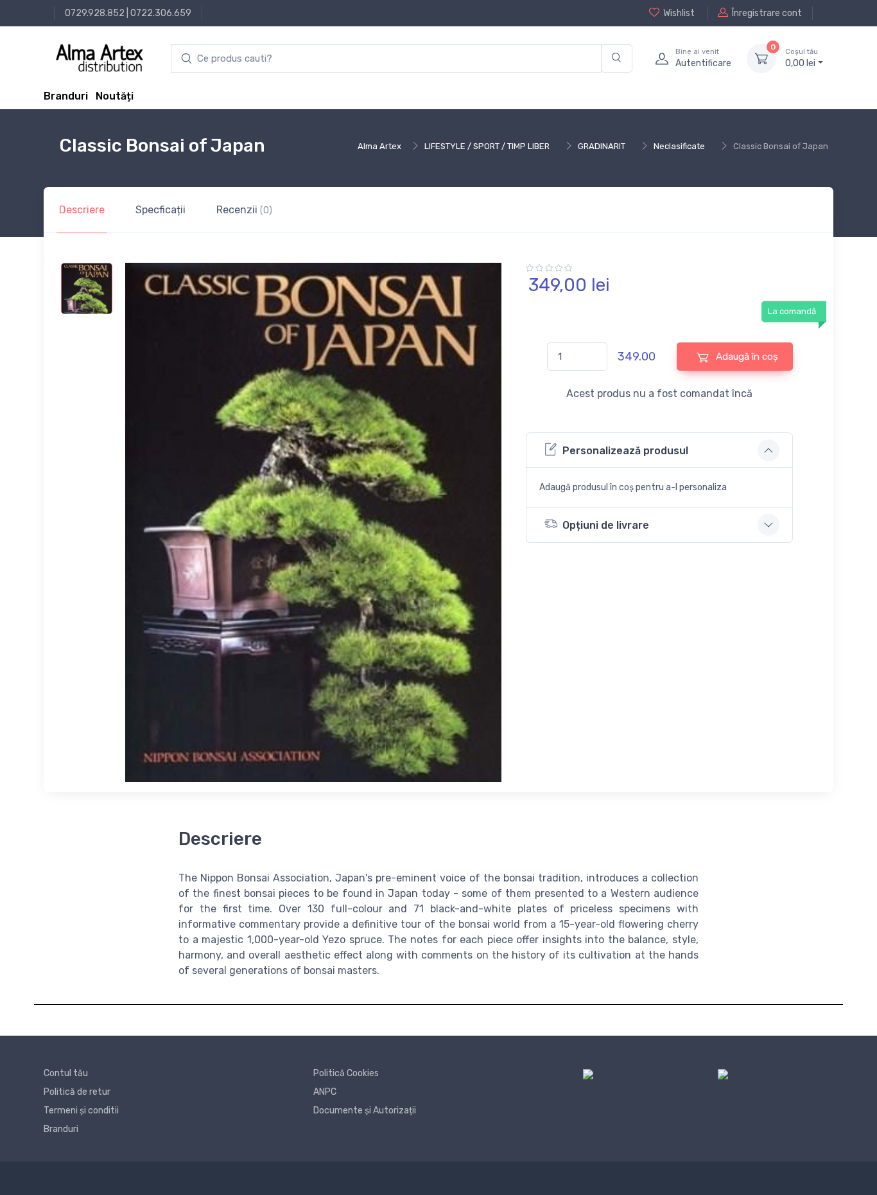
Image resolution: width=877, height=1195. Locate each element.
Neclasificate (679, 146)
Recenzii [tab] (244, 210)
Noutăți (115, 96)
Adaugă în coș (745, 356)
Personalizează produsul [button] (625, 451)
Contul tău (66, 1073)
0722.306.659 (160, 13)
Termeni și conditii (81, 1110)
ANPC (324, 1091)
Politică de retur (77, 1091)
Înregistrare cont (767, 13)
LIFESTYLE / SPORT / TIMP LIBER (487, 146)
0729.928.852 (95, 13)
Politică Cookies (346, 1073)
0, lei (801, 58)
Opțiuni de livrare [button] (605, 525)
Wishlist (679, 13)
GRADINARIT (601, 146)
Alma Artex (379, 146)
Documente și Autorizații (364, 1110)
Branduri (66, 96)
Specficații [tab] (160, 210)
